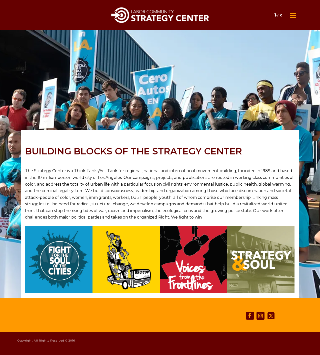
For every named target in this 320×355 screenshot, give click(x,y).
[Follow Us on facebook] (250, 316)
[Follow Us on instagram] (260, 316)
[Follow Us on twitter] (271, 316)
